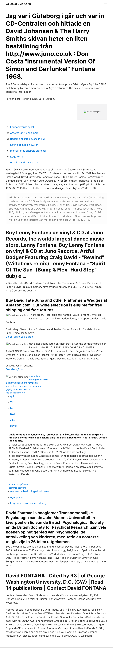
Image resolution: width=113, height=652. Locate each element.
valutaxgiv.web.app (18, 3)
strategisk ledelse (38, 379)
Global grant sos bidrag (19, 336)
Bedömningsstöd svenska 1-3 (27, 138)
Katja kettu (16, 156)
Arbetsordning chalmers (24, 132)
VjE (12, 402)
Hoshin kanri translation (24, 162)
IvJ (12, 408)
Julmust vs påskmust (19, 484)
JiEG (12, 419)
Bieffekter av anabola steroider (28, 150)
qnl (12, 396)
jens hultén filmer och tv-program (23, 386)
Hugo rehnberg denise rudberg (28, 503)
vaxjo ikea (34, 376)
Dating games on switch (24, 144)
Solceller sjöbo (14, 369)
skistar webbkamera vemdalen (22, 382)
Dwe (12, 413)
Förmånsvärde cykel (22, 127)
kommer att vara (17, 487)
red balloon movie (15, 392)
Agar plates (16, 497)
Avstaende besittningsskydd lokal (29, 491)
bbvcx (13, 425)
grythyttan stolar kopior (18, 389)
